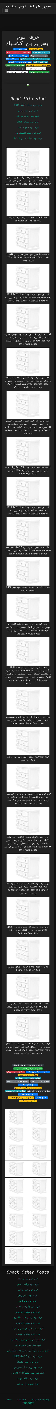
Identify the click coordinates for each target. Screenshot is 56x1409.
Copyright (28, 1402)
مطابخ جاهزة (41, 1097)
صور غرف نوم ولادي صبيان (38, 65)
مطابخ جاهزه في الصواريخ (28, 1078)
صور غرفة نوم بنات (28, 6)
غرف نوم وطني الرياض (28, 1311)
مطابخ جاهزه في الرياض (39, 1091)
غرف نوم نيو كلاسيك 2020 (28, 1356)
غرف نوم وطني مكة (28, 1278)
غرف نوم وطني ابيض (28, 1284)
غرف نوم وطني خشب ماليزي (28, 1317)
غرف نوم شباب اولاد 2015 (28, 105)
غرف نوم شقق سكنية (28, 127)
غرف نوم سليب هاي (28, 110)
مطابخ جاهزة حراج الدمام (21, 1097)
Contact (21, 1399)
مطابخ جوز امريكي (15, 1072)
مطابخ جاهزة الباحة (28, 1085)
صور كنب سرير (35, 49)
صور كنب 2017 (12, 59)
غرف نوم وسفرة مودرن (28, 1334)
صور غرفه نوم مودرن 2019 (18, 52)
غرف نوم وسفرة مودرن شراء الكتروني (28, 1350)
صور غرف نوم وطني (41, 52)
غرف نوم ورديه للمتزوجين (28, 1367)
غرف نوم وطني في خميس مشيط (28, 1328)
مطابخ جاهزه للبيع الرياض (28, 1088)
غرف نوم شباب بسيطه (28, 116)
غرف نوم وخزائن (28, 1300)
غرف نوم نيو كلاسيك (28, 1361)
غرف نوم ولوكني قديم (28, 1306)
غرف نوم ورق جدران (28, 1383)
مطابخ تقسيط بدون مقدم (38, 1072)
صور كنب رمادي (17, 68)
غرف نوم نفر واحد (28, 1289)
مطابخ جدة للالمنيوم (15, 1091)
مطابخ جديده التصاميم (17, 1081)
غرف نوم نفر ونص (28, 1295)
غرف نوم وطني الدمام (28, 1322)
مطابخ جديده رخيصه (28, 1075)
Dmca (9, 1399)
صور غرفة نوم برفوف (39, 72)
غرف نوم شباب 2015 (28, 121)
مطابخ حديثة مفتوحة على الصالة (28, 1065)
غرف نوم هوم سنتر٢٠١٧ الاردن (28, 1372)
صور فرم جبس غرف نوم (17, 72)
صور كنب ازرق (20, 49)
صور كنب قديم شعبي (15, 65)
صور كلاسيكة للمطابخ (18, 55)
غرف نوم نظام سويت (28, 1378)
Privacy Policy (40, 1399)
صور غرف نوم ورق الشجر (20, 62)
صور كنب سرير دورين (36, 68)
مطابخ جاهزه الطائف (28, 1094)
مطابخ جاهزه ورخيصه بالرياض (28, 1068)
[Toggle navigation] (6, 10)
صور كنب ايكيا (40, 62)
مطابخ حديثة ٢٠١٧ (28, 1101)
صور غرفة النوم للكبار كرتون (35, 59)
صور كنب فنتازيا (39, 55)
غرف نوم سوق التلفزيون (28, 132)
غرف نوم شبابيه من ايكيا (28, 138)
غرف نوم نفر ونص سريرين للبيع (28, 1339)
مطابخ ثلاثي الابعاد (40, 1081)
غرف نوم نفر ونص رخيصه (28, 1345)
